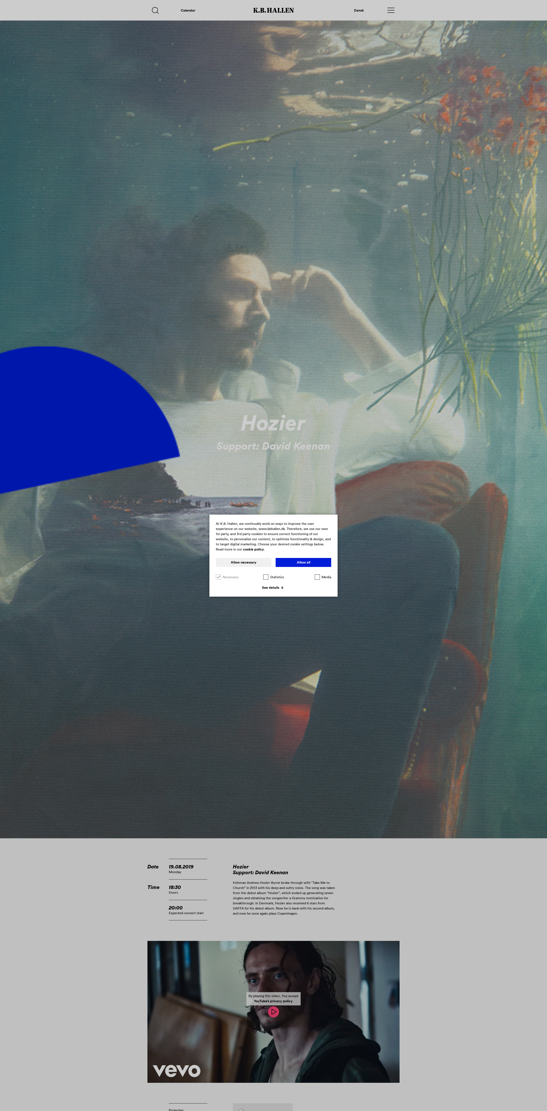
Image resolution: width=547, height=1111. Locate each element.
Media (326, 577)
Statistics (277, 577)
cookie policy (253, 549)
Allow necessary (243, 562)
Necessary (230, 577)
